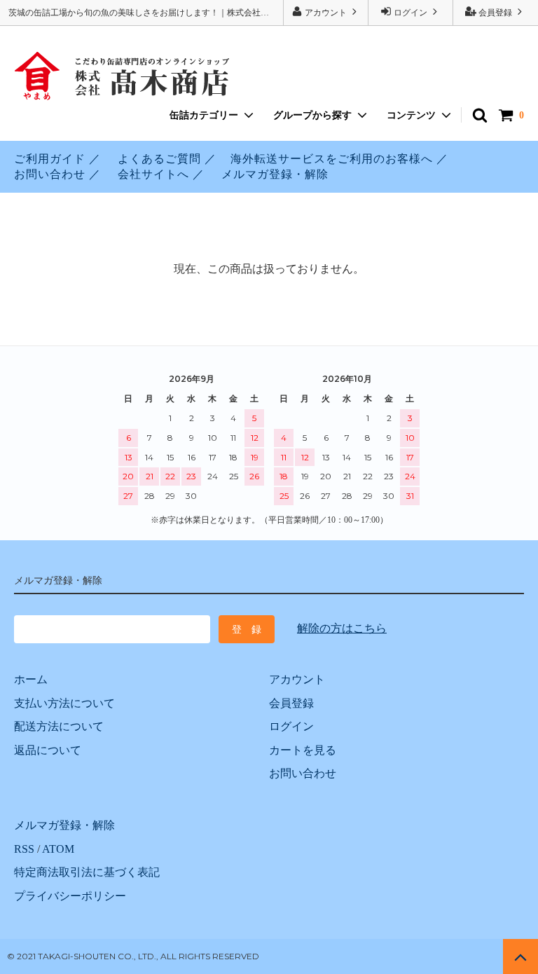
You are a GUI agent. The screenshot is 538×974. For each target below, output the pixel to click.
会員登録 (495, 13)
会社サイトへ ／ (161, 174)
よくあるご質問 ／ (167, 159)
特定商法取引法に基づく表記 (87, 872)
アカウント (326, 13)
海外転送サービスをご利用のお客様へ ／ (339, 159)
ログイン (410, 13)
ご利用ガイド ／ (57, 159)
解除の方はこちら (342, 628)
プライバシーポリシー (70, 896)
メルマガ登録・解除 (275, 174)
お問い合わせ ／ (57, 174)
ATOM (58, 849)
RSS (24, 849)
